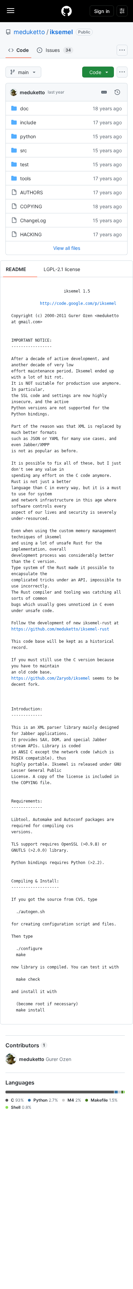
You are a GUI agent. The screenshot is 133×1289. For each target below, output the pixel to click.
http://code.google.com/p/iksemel (78, 303)
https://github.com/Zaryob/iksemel (50, 678)
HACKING (31, 234)
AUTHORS (31, 192)
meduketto (29, 32)
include (28, 122)
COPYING (31, 206)
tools (25, 178)
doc (24, 108)
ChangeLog (33, 220)
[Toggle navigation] (10, 10)
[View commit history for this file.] (117, 92)
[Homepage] (66, 10)
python (28, 136)
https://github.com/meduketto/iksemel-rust (60, 629)
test (24, 164)
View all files (66, 248)
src (23, 150)
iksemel (61, 32)
